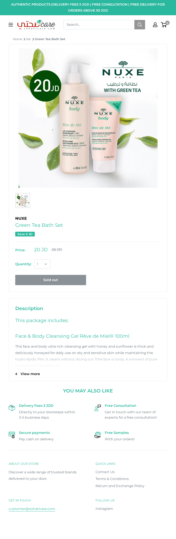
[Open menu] (11, 24)
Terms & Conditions (112, 479)
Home (18, 39)
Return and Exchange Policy (120, 486)
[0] (164, 24)
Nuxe (21, 218)
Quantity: (23, 264)
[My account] (155, 24)
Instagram (104, 509)
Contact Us (105, 472)
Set (29, 39)
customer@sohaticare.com (32, 509)
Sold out (50, 280)
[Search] (139, 24)
